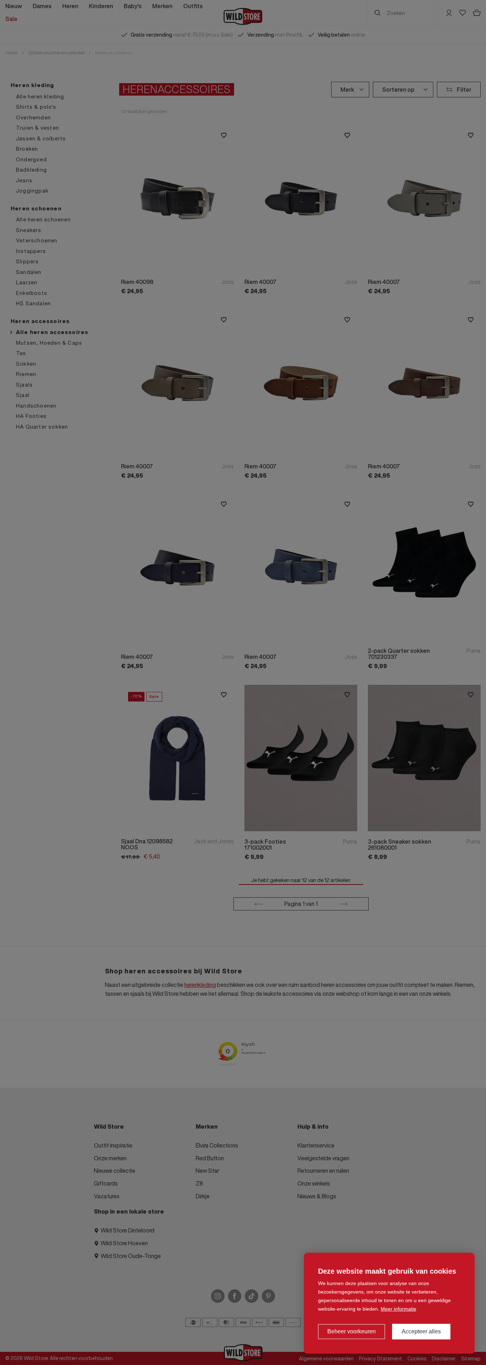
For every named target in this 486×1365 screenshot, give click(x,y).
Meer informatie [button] (398, 1309)
